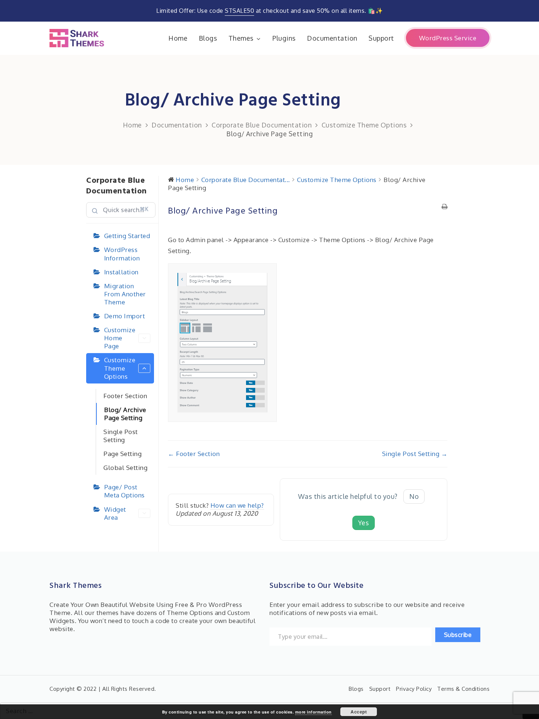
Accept (359, 711)
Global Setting (125, 467)
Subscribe (458, 634)
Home (177, 38)
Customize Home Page (120, 338)
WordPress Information (122, 254)
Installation (121, 272)
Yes (363, 523)
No (414, 496)
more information (313, 712)
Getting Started (127, 236)
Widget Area (115, 513)
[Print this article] (444, 207)
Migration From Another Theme (125, 294)
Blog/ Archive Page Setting (125, 414)
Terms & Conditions (463, 688)
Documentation (332, 38)
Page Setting (122, 453)
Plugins (284, 38)
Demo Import (124, 316)
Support (381, 38)
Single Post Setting (120, 436)
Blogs (208, 38)
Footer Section (125, 396)
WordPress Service (448, 38)
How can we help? (237, 505)
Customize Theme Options (120, 368)
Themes (241, 38)
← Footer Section (194, 453)
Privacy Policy (414, 688)
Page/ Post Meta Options (124, 491)
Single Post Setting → (415, 453)
